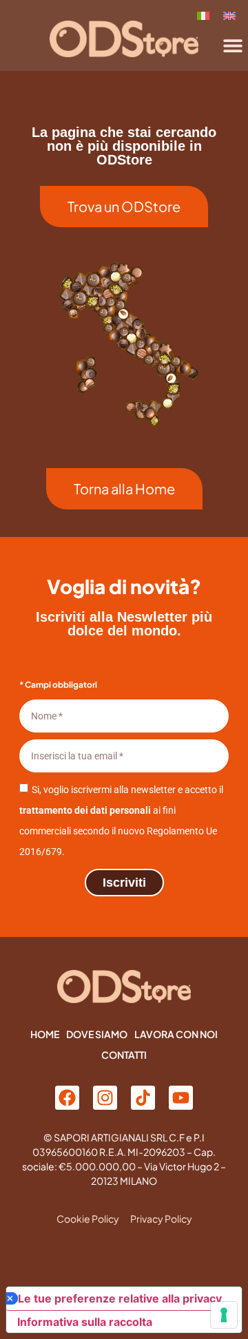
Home (44, 1034)
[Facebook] (67, 1098)
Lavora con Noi (176, 1034)
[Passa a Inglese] (229, 15)
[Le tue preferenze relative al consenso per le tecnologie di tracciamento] (224, 1315)
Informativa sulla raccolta (84, 1322)
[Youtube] (181, 1098)
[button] (232, 45)
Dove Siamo (96, 1034)
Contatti (124, 1054)
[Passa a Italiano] (203, 15)
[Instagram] (105, 1098)
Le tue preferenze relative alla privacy (120, 1298)
